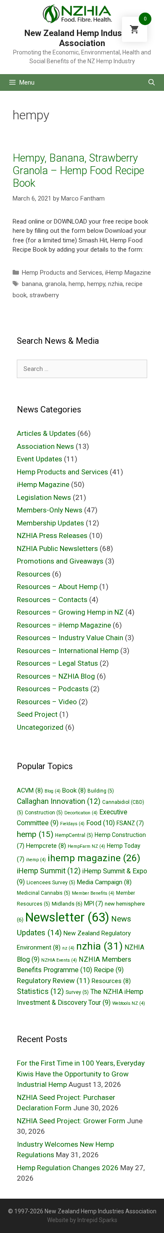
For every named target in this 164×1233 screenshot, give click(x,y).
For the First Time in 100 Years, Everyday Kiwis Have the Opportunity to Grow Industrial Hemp (81, 1074)
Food (100, 823)
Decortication (81, 813)
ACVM (30, 790)
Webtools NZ (128, 1003)
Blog (53, 791)
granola (55, 284)
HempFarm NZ (86, 846)
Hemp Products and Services (62, 272)
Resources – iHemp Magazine (64, 625)
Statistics (40, 991)
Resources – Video (47, 702)
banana (32, 284)
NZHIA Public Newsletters (57, 548)
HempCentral (74, 835)
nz (68, 948)
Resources (33, 574)
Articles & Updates (46, 433)
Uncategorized (40, 727)
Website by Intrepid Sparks (82, 1220)
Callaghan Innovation (59, 801)
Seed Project (37, 714)
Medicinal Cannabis (43, 893)
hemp (76, 284)
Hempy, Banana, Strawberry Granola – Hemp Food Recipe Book (78, 170)
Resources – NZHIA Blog (56, 676)
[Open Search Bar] (151, 82)
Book (74, 790)
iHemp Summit (49, 871)
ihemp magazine (94, 858)
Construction (44, 813)
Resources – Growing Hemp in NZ (70, 612)
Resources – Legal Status (57, 663)
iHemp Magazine (128, 272)
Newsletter (67, 917)
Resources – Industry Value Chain (70, 637)
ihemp (36, 859)
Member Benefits (93, 893)
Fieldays (72, 823)
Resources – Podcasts (53, 689)
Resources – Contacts (52, 599)
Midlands (67, 904)
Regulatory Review (53, 980)
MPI (93, 903)
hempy (96, 284)
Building (100, 791)
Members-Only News (49, 510)
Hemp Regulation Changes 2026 (68, 1167)
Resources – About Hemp (57, 586)
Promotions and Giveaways (60, 561)
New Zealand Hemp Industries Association (82, 38)
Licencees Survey (50, 882)
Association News (45, 446)
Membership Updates (50, 523)
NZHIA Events (59, 960)
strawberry (44, 295)
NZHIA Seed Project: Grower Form (71, 1121)
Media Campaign (104, 882)
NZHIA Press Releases (52, 535)
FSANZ (130, 823)
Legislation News (44, 497)
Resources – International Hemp (68, 650)
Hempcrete (46, 845)
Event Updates (39, 459)
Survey (77, 992)
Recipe (109, 970)
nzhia (115, 284)
